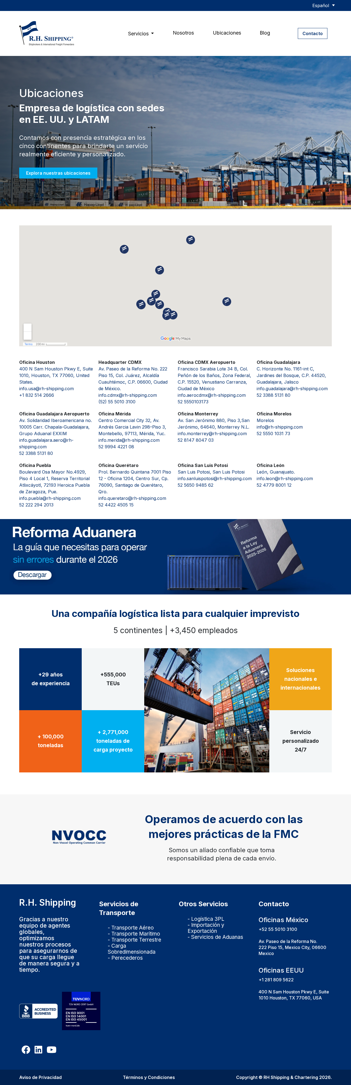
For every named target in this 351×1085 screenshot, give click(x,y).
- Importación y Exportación (206, 928)
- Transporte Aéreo (131, 928)
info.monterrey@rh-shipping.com (212, 433)
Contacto (312, 33)
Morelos (265, 420)
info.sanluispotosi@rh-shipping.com (215, 478)
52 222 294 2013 (36, 505)
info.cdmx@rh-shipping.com (127, 395)
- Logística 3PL (206, 919)
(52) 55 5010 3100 (116, 401)
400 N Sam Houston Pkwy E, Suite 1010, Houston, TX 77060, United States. (56, 375)
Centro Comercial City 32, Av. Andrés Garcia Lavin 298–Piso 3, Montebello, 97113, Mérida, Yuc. (132, 427)
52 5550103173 (193, 401)
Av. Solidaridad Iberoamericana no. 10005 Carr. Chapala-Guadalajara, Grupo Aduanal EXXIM (55, 427)
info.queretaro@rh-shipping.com (132, 498)
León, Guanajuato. (276, 472)
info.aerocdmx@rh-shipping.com (212, 395)
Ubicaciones (227, 33)
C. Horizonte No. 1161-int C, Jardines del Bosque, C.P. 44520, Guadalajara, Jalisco (291, 375)
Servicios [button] (139, 33)
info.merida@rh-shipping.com (129, 440)
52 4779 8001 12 (274, 485)
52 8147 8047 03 (196, 440)
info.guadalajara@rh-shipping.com (292, 388)
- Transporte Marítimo (134, 934)
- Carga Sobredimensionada (131, 949)
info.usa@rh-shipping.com (46, 388)
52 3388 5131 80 (273, 395)
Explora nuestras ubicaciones (58, 173)
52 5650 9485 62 (195, 485)
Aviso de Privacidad (40, 1077)
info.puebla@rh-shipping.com (50, 498)
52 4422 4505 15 (116, 505)
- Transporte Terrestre (134, 940)
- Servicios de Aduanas (215, 937)
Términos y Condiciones (149, 1077)
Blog (265, 33)
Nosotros (183, 33)
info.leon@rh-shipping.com (285, 478)
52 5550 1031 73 (273, 433)
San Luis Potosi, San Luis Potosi (211, 472)
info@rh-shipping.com (280, 427)
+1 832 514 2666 (36, 395)
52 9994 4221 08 (116, 446)
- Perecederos (125, 958)
